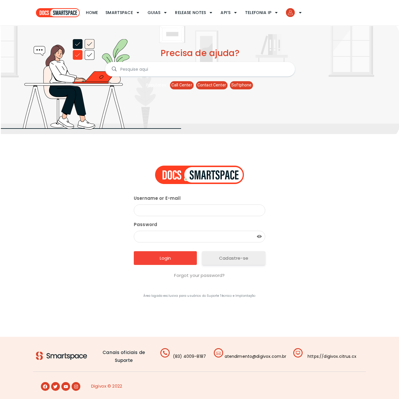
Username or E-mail (157, 198)
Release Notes (190, 12)
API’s (225, 12)
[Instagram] (76, 386)
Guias (154, 12)
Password (145, 224)
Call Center (181, 85)
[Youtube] (65, 386)
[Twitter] (55, 386)
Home (92, 12)
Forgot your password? (199, 275)
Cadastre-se (233, 258)
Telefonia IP (258, 12)
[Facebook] (45, 386)
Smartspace (119, 12)
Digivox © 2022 (106, 386)
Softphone (241, 85)
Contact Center (211, 85)
